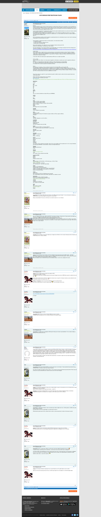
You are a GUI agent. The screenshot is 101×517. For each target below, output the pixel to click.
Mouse (25, 347)
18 (30, 20)
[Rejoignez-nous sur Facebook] (72, 515)
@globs (34, 273)
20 (32, 20)
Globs (25, 364)
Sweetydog (25, 271)
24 (36, 20)
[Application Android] (72, 504)
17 (29, 20)
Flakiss (25, 192)
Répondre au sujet (73, 17)
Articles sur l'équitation (28, 509)
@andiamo (35, 234)
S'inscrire (76, 1)
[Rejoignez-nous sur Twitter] (75, 515)
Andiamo (25, 252)
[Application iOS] (64, 504)
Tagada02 (25, 23)
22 (34, 20)
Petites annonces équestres (29, 507)
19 (31, 20)
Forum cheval (27, 505)
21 (33, 20)
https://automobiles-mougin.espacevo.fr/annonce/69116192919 (43, 293)
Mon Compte (70, 1)
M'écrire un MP (27, 36)
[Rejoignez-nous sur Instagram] (77, 515)
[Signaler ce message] (73, 212)
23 (35, 20)
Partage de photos (28, 508)
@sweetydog (35, 195)
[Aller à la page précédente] (27, 20)
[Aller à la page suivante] (37, 20)
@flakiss (34, 280)
